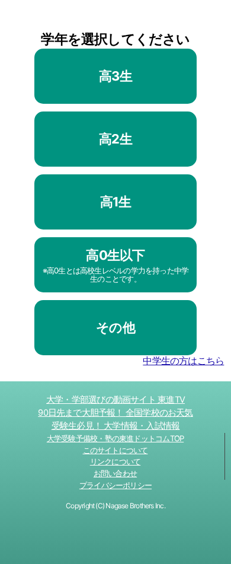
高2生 (115, 138)
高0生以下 (116, 265)
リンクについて (115, 461)
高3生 (115, 76)
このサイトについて (115, 450)
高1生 (115, 201)
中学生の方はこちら (183, 361)
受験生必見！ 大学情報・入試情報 (116, 425)
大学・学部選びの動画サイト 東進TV (115, 399)
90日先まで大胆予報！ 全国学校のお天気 (115, 412)
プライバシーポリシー (115, 485)
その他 (115, 327)
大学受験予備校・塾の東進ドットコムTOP (115, 438)
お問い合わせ (115, 473)
